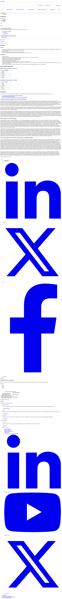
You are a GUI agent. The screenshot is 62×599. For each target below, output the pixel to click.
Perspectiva (5, 32)
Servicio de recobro (7, 430)
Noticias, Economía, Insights (8, 431)
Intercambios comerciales (7, 31)
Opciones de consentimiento (6, 597)
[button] (2, 9)
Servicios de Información (8, 429)
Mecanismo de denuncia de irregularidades (8, 596)
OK (3, 43)
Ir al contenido (2, 1)
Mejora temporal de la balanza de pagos (8, 96)
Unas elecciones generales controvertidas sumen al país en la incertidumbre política (15, 97)
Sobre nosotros (6, 432)
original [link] (25, 29)
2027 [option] (3, 388)
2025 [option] (3, 386)
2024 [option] (3, 385)
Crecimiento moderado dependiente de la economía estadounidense (12, 95)
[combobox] (31, 38)
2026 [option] (3, 387)
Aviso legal (4, 595)
